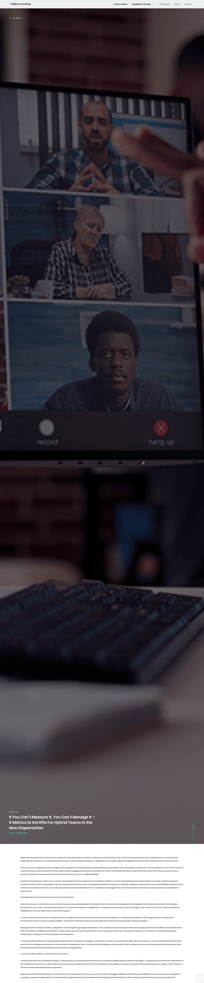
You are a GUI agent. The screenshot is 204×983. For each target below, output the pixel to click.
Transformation (120, 4)
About (176, 4)
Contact (187, 4)
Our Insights (164, 4)
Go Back (17, 18)
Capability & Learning (141, 4)
